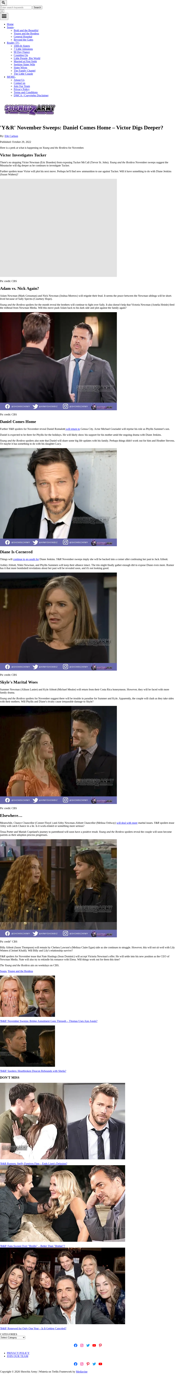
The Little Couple (23, 73)
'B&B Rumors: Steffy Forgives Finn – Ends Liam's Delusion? (33, 1163)
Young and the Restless (26, 33)
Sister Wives (20, 67)
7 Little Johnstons (23, 48)
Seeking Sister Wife (24, 64)
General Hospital (23, 36)
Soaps (3, 971)
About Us (19, 79)
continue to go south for (26, 559)
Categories (8, 1334)
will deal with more (127, 822)
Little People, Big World (27, 58)
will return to (72, 428)
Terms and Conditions (26, 92)
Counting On (21, 55)
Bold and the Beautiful (26, 30)
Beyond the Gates (23, 39)
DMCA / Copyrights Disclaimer (31, 95)
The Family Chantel (24, 70)
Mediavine (81, 1371)
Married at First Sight (25, 61)
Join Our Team (22, 86)
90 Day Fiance (22, 52)
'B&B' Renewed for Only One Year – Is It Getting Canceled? (33, 1328)
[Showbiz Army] (30, 119)
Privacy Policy (22, 89)
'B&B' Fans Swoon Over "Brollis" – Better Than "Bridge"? (32, 1246)
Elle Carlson (11, 136)
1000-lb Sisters (22, 45)
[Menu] (4, 16)
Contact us (19, 83)
